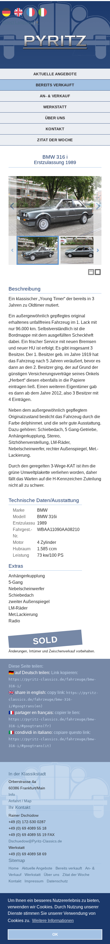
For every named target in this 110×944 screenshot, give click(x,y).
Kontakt (55, 129)
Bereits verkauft (55, 85)
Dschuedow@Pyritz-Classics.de (35, 841)
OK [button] (55, 934)
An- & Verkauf (55, 96)
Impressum (34, 881)
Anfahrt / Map (20, 801)
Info (12, 794)
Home (14, 868)
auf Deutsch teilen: (32, 672)
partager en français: (34, 712)
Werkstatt (55, 107)
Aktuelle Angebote (55, 74)
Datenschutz (57, 881)
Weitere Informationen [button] (53, 920)
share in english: (30, 692)
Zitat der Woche (55, 140)
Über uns (55, 118)
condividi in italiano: (34, 732)
